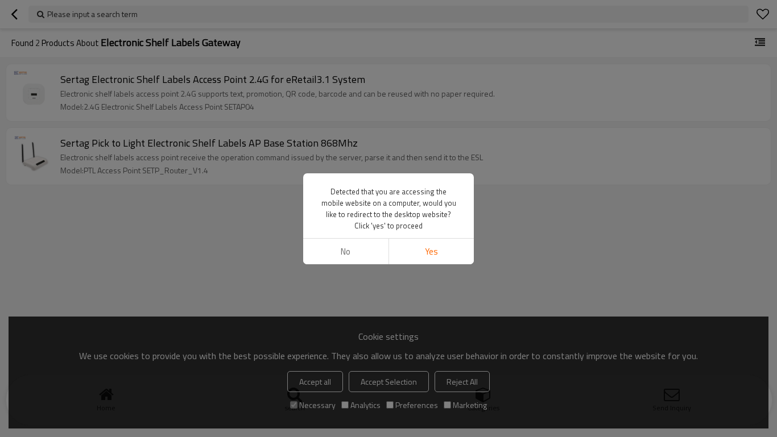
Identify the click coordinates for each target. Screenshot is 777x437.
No (345, 251)
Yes (431, 251)
